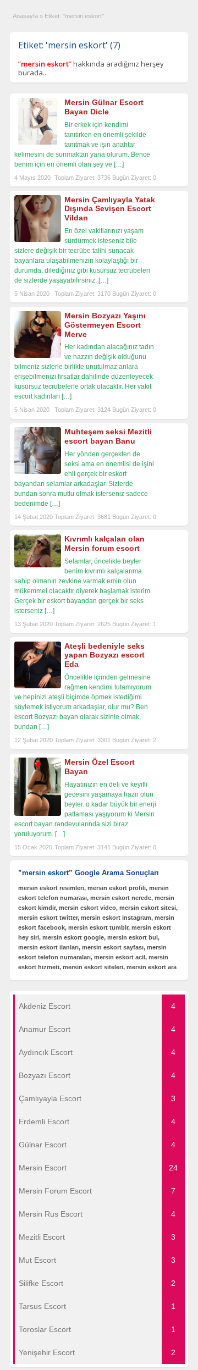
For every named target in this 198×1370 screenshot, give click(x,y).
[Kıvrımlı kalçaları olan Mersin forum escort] (37, 565)
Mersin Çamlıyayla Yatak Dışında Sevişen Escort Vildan (109, 209)
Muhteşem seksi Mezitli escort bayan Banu (108, 436)
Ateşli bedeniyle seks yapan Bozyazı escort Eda (104, 655)
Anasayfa (25, 16)
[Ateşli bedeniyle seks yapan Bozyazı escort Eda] (37, 686)
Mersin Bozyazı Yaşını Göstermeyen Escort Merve (105, 325)
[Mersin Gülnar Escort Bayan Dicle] (37, 142)
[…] (119, 164)
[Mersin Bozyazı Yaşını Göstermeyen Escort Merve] (37, 356)
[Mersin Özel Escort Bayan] (37, 813)
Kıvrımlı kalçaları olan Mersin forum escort (104, 543)
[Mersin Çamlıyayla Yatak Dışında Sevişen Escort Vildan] (37, 240)
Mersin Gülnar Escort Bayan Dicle (104, 107)
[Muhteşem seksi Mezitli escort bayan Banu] (37, 472)
